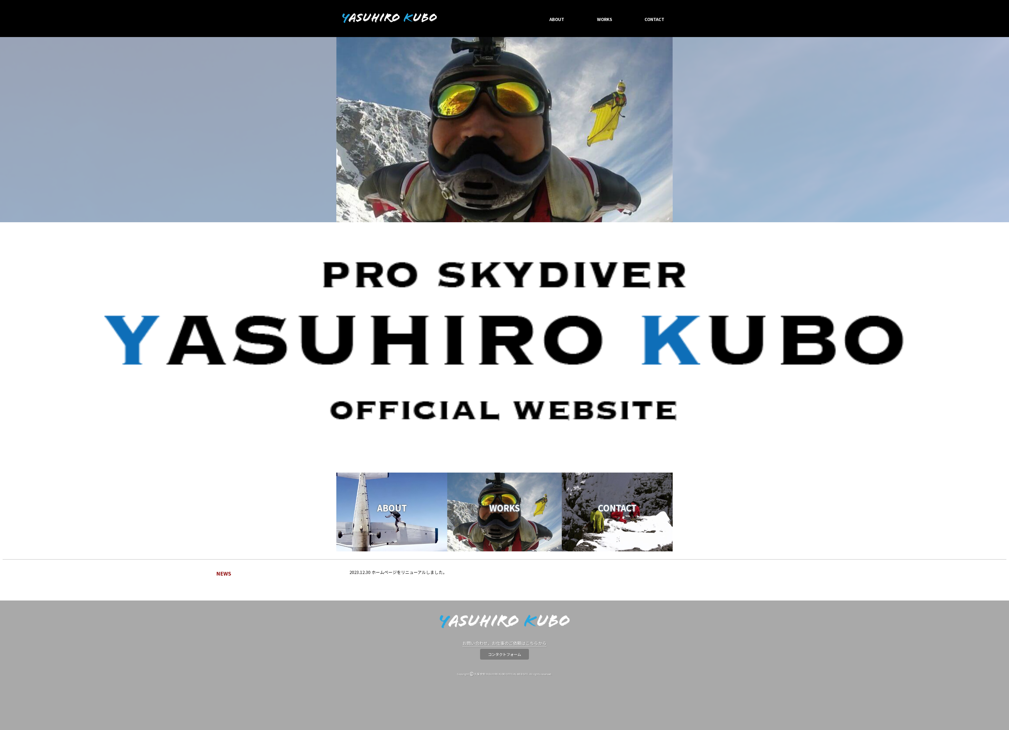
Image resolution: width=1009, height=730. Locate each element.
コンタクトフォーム (504, 654)
